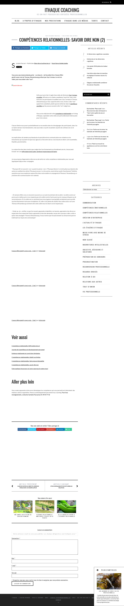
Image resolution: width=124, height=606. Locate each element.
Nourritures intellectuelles (60, 63)
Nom (13, 558)
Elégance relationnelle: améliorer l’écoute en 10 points (44, 516)
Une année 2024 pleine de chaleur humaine (23, 515)
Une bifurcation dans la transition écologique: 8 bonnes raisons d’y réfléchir (97, 75)
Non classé (88, 240)
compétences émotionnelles (95, 208)
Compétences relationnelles (95, 213)
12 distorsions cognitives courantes (98, 54)
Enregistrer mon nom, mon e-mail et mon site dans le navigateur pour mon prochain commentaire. (40, 580)
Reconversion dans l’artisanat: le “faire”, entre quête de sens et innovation (97, 113)
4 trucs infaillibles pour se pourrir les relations (61, 485)
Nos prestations (53, 21)
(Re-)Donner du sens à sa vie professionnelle (109, 592)
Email (68, 429)
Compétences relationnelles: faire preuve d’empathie (28, 361)
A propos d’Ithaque (32, 21)
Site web (14, 573)
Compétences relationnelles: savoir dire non (25, 365)
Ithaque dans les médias (76, 21)
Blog (17, 21)
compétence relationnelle (63, 113)
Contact (105, 21)
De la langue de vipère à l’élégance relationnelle (66, 515)
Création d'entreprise (92, 218)
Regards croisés (90, 272)
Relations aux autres (70, 36)
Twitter (32, 429)
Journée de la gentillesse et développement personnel (28, 349)
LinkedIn (60, 429)
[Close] (98, 570)
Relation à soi (89, 277)
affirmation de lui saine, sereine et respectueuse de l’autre (39, 151)
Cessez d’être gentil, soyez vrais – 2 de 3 (24, 285)
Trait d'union (89, 287)
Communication (89, 203)
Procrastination (90, 262)
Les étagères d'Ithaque (93, 228)
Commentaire (16, 538)
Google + (51, 429)
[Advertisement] (45, 457)
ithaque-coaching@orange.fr (60, 597)
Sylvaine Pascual (94, 108)
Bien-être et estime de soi (42, 63)
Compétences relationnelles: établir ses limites (26, 357)
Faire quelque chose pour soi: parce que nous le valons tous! (30, 368)
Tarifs (95, 21)
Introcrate (42, 251)
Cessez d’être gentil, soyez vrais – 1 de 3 (24, 251)
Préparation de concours (94, 257)
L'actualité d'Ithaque (92, 223)
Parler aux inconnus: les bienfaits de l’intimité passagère (98, 122)
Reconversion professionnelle (96, 267)
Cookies (58, 600)
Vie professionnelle (91, 292)
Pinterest (41, 429)
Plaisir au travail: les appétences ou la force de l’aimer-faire (97, 146)
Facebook (23, 429)
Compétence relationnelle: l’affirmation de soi (26, 346)
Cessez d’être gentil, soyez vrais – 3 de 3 (24, 320)
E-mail (14, 566)
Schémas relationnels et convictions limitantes (26, 353)
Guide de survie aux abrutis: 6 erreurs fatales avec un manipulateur (28, 485)
